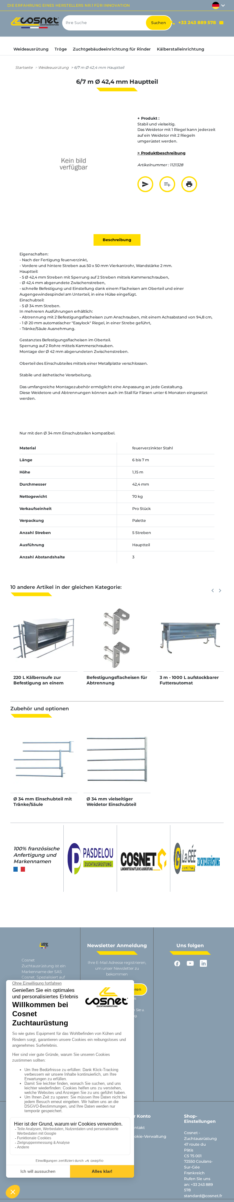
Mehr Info (43, 644)
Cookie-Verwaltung (147, 1136)
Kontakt (137, 1127)
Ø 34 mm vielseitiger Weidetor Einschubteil (111, 801)
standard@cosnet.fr (203, 1195)
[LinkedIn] (203, 963)
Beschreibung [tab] (117, 239)
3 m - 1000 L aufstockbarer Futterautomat (189, 680)
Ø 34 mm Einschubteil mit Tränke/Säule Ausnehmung (42, 804)
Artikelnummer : (153, 165)
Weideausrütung (53, 67)
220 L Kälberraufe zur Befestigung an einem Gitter (38, 683)
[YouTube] (190, 963)
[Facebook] (177, 963)
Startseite (24, 67)
